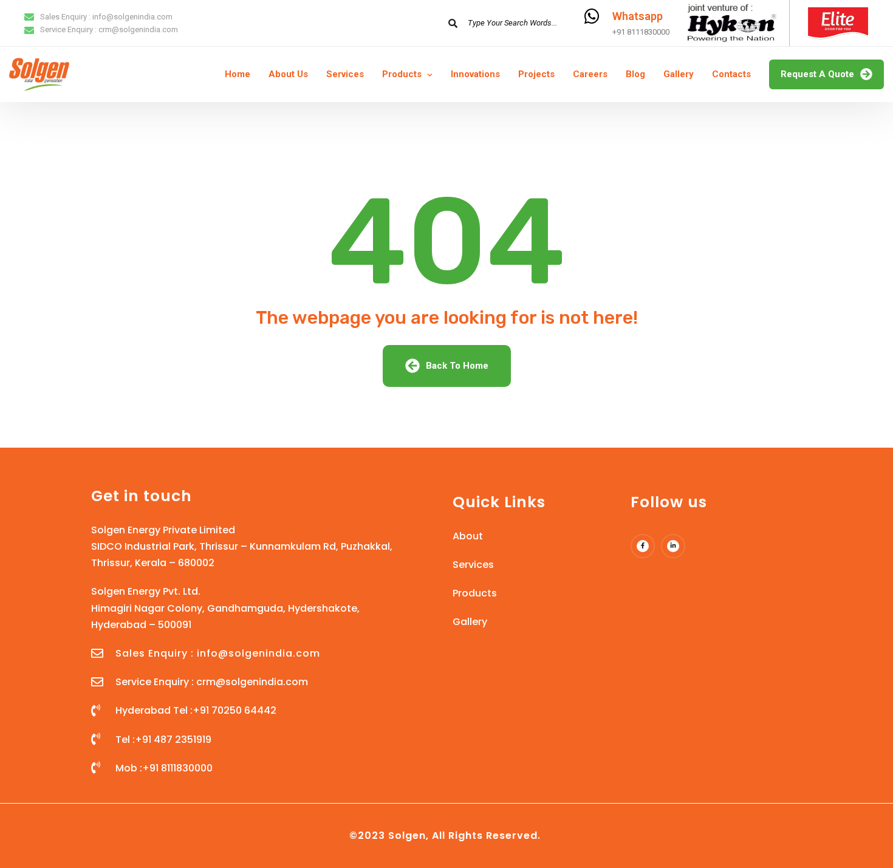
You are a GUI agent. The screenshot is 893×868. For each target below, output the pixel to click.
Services (345, 74)
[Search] (452, 23)
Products (402, 74)
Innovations (475, 74)
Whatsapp (637, 16)
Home (237, 74)
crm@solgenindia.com (138, 29)
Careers (590, 74)
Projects (536, 74)
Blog (635, 74)
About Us (288, 74)
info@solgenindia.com (132, 16)
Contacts (731, 74)
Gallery (678, 74)
